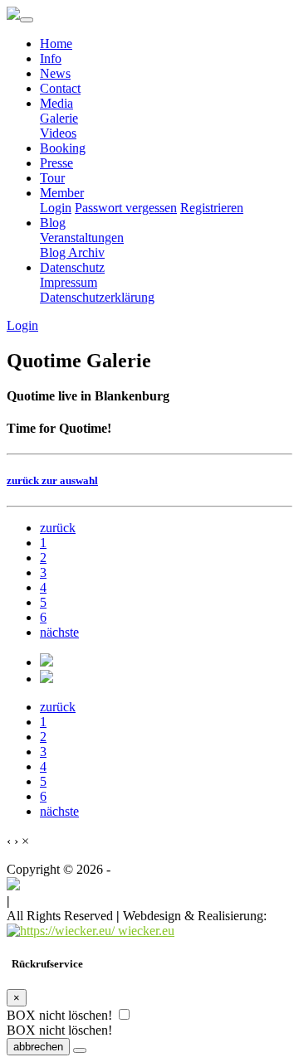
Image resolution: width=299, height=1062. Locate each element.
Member (62, 193)
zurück (58, 528)
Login (55, 208)
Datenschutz (72, 267)
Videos (58, 133)
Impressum (68, 282)
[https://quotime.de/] (13, 886)
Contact (60, 88)
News (55, 73)
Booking (63, 148)
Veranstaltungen (82, 237)
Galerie (59, 118)
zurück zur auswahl (52, 480)
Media (56, 103)
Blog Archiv (72, 252)
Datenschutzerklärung (97, 297)
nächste (59, 632)
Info (50, 58)
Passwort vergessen (126, 208)
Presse (56, 163)
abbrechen (38, 1046)
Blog (53, 223)
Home (56, 43)
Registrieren (211, 208)
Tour (52, 178)
